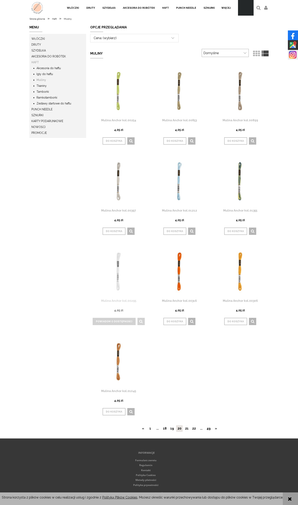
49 (209, 428)
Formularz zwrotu (146, 460)
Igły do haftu (44, 74)
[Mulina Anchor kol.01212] (179, 181)
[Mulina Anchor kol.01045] (118, 361)
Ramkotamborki (46, 97)
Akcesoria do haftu (48, 68)
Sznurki (37, 115)
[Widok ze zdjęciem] (256, 54)
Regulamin (145, 465)
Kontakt (146, 470)
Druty (36, 44)
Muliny (41, 80)
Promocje (39, 132)
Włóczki (38, 38)
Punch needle (42, 109)
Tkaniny (41, 85)
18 (165, 428)
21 (187, 428)
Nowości (38, 127)
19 (172, 428)
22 (194, 428)
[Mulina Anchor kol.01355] (240, 181)
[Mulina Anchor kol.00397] (118, 181)
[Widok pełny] (265, 54)
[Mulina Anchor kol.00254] (118, 90)
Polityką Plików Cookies (119, 497)
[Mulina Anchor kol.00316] (179, 271)
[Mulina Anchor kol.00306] (240, 271)
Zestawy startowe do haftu (53, 103)
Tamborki (42, 91)
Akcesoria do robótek (48, 56)
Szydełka (38, 50)
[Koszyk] (246, 8)
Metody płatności (145, 480)
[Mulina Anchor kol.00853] (179, 90)
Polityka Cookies (146, 475)
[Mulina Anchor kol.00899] (240, 90)
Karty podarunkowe (47, 121)
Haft (35, 62)
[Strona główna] (37, 8)
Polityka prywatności (146, 485)
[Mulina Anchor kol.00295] (118, 271)
